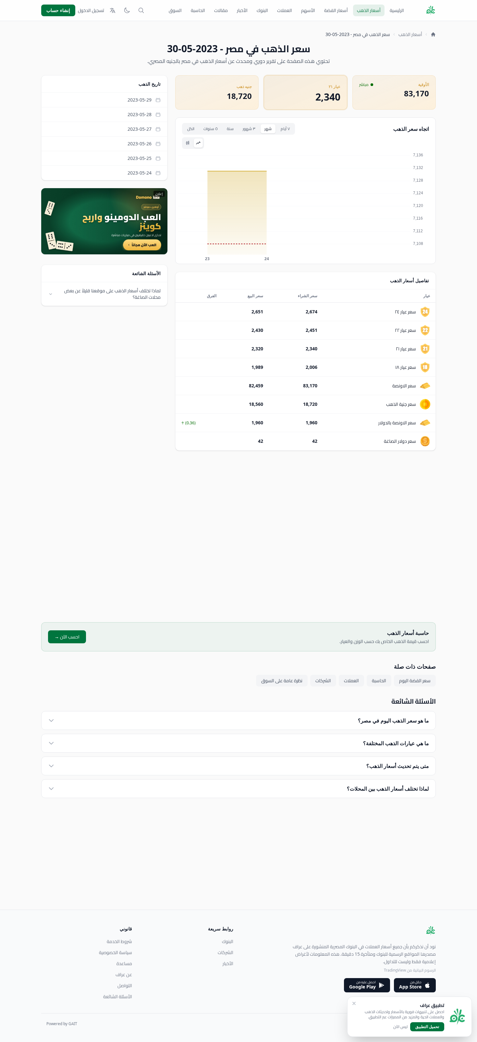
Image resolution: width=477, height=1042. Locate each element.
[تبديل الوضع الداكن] (127, 10)
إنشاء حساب (58, 10)
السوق (175, 10)
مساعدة (124, 963)
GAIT (72, 1023)
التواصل (124, 985)
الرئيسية (397, 10)
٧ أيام (285, 128)
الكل (190, 128)
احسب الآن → (67, 637)
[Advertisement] (305, 536)
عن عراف (124, 974)
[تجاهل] (354, 1003)
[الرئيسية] (433, 34)
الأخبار (242, 10)
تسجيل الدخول (91, 10)
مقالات (221, 10)
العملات (284, 10)
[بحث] (141, 10)
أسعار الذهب (369, 10)
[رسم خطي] (198, 143)
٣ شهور (249, 128)
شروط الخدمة (119, 941)
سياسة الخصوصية (115, 952)
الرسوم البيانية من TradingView (410, 970)
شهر (268, 128)
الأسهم (308, 10)
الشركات (323, 680)
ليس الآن (400, 1026)
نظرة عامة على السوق (281, 680)
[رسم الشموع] (187, 143)
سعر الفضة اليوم (415, 680)
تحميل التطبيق (427, 1026)
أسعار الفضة (336, 10)
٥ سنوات (210, 128)
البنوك (262, 10)
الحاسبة (198, 10)
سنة (230, 128)
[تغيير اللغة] (112, 10)
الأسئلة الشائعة (117, 996)
